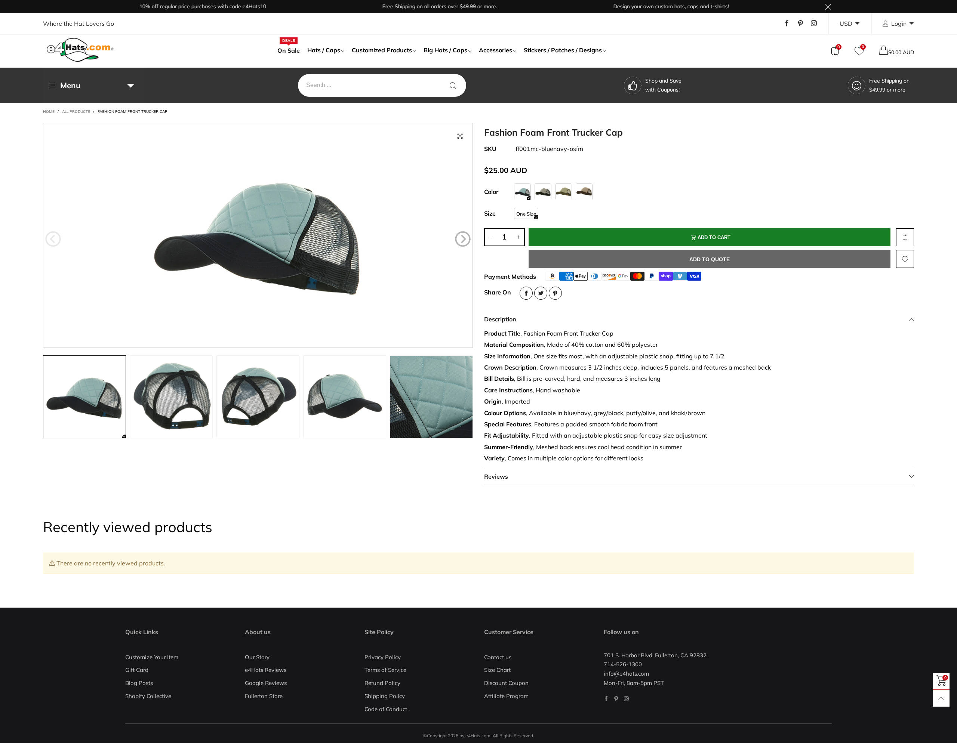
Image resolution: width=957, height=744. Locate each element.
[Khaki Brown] (584, 191)
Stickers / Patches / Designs (563, 50)
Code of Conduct (385, 709)
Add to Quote (709, 259)
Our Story (257, 657)
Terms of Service (385, 669)
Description (500, 319)
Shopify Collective (148, 696)
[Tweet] (540, 293)
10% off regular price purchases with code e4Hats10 (181, 6)
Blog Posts (139, 682)
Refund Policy (382, 682)
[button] (53, 239)
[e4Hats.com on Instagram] (626, 698)
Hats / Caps (323, 50)
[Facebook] (787, 23)
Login (899, 23)
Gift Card (136, 669)
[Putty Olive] (563, 191)
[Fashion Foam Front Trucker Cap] (258, 235)
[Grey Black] (543, 191)
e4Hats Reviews (265, 669)
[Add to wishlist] (905, 259)
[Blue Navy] (522, 191)
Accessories (495, 50)
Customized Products (382, 50)
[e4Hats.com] (80, 50)
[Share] (526, 293)
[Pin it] (555, 293)
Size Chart (497, 669)
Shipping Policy (384, 696)
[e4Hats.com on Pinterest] (616, 698)
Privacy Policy (382, 657)
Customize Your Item (151, 657)
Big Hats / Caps (445, 50)
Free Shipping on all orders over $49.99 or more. (418, 6)
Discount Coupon (506, 682)
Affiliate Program (506, 696)
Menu (70, 85)
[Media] (459, 136)
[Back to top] (941, 698)
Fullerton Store (264, 696)
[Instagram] (814, 23)
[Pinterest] (800, 23)
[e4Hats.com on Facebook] (606, 698)
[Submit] (453, 85)
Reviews (496, 476)
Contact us (497, 657)
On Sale (288, 50)
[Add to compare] (905, 237)
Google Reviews (266, 682)
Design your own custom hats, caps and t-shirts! (650, 6)
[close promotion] (828, 6)
